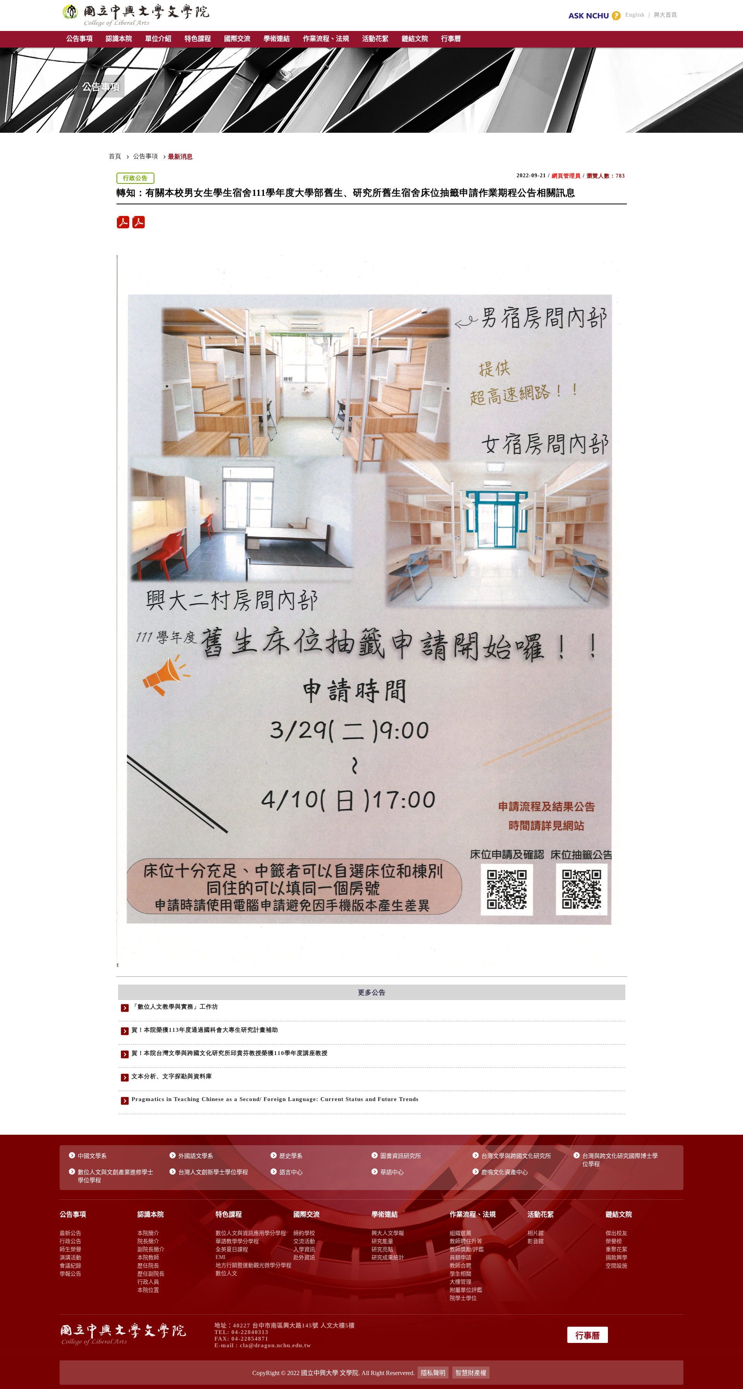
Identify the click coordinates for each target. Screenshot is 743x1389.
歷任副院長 (150, 1274)
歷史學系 (291, 1156)
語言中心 (291, 1172)
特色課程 (198, 39)
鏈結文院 (415, 39)
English (635, 15)
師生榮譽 (70, 1249)
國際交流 (237, 39)
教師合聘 (460, 1265)
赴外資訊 (304, 1257)
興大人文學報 (388, 1233)
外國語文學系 (195, 1156)
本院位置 (148, 1290)
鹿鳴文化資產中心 (504, 1172)
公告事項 (79, 39)
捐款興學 (616, 1257)
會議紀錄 (70, 1265)
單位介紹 (158, 39)
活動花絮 (375, 39)
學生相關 (460, 1274)
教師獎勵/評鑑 (467, 1249)
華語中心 (392, 1172)
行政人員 (148, 1282)
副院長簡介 (150, 1249)
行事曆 (451, 39)
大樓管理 (460, 1282)
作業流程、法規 (326, 39)
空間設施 (616, 1265)
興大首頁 (665, 15)
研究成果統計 (388, 1257)
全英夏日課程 (232, 1249)
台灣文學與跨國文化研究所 (516, 1156)
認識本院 (119, 39)
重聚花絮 (616, 1249)
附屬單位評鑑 (466, 1290)
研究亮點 (382, 1249)
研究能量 (382, 1241)
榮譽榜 (614, 1241)
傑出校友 (616, 1233)
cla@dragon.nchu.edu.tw (275, 1345)
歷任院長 (148, 1265)
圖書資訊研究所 (400, 1156)
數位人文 (226, 1273)
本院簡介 (148, 1233)
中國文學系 (92, 1156)
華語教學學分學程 (237, 1241)
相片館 (535, 1233)
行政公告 (70, 1241)
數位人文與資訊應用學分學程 (251, 1233)
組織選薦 (460, 1233)
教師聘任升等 (466, 1241)
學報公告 (70, 1274)
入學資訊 (304, 1249)
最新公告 (70, 1233)
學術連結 (277, 39)
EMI (221, 1257)
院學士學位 (463, 1298)
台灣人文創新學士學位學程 (213, 1172)
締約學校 (304, 1233)
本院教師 (148, 1257)
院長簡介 (148, 1241)
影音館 (535, 1241)
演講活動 (70, 1257)
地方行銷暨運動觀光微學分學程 (253, 1265)
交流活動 (304, 1241)
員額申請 (460, 1257)
